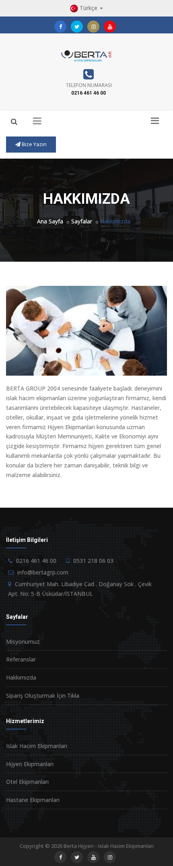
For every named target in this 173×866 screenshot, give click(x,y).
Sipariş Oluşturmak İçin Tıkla (42, 695)
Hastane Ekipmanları (33, 800)
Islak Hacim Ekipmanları (36, 746)
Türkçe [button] (88, 8)
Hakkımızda (21, 677)
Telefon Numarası (89, 85)
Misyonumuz (23, 641)
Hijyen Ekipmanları (30, 764)
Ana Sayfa (50, 221)
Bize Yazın (34, 144)
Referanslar (21, 659)
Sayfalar (81, 221)
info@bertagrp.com (42, 572)
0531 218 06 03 (93, 560)
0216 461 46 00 (88, 93)
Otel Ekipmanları (27, 781)
